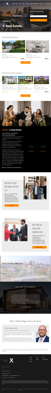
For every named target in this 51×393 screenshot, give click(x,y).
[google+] (8, 367)
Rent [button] (23, 3)
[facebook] (3, 367)
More (26, 62)
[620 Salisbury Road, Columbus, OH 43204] (9, 80)
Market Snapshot (34, 3)
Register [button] (48, 3)
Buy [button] (17, 3)
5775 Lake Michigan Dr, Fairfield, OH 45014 (9, 57)
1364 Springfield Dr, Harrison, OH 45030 (33, 57)
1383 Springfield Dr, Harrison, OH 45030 (41, 88)
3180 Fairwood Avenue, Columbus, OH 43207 (24, 89)
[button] (5, 4)
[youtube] (6, 367)
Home (13, 3)
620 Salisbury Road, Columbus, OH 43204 (9, 88)
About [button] (27, 3)
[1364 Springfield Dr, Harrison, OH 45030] (37, 46)
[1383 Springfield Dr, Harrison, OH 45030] (41, 80)
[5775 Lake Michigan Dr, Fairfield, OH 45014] (13, 46)
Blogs (41, 3)
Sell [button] (20, 3)
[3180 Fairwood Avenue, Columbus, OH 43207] (25, 80)
